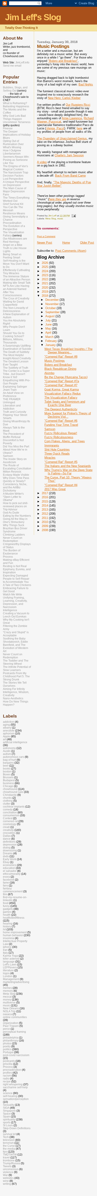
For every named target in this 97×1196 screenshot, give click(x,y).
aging (6, 724)
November (52, 304)
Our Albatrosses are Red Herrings (15, 240)
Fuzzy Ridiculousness (58, 437)
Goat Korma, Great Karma (61, 389)
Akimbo (49, 373)
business (8, 783)
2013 (45, 509)
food (5, 903)
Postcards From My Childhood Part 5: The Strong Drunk (16, 676)
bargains (8, 762)
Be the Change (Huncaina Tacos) (66, 377)
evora (6, 876)
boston (7, 771)
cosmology (9, 824)
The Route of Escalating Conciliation (17, 467)
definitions (9, 841)
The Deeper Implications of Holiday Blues (17, 134)
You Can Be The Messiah (13, 209)
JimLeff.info (22, 62)
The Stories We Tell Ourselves (15, 684)
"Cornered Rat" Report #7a (61, 381)
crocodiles (9, 832)
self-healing (10, 1096)
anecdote (8, 730)
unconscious (10, 1169)
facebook (8, 879)
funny (6, 905)
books (6, 768)
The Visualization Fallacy (60, 397)
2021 (45, 283)
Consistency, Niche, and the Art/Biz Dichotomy (15, 487)
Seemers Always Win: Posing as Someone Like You (16, 160)
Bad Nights (86, 84)
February (51, 341)
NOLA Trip (9, 1011)
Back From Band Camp (70, 175)
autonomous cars (13, 756)
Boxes (7, 774)
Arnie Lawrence (72, 118)
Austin (7, 750)
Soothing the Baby (14, 638)
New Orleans (11, 1008)
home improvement (15, 932)
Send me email (12, 65)
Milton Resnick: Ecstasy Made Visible (16, 473)
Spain (6, 1116)
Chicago (8, 786)
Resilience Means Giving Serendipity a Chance (15, 216)
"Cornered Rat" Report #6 (60, 420)
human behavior (13, 935)
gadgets (8, 908)
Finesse (8, 128)
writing (7, 1183)
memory (8, 990)
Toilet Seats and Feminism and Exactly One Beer (64, 403)
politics (7, 1049)
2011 (45, 518)
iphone (7, 946)
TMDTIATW (10, 1154)
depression (10, 844)
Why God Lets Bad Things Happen (14, 117)
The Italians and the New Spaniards (67, 466)
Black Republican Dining (60, 368)
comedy (8, 809)
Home (66, 242)
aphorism (8, 733)
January (51, 345)
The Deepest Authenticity (60, 409)
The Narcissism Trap (15, 172)
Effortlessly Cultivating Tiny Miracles (16, 272)
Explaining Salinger (15, 386)
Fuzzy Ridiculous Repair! (60, 433)
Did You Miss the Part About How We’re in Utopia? (16, 449)
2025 (45, 267)
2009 (45, 526)
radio (6, 1078)
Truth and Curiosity (14, 411)
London (7, 976)
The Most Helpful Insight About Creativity (17, 357)
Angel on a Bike (12, 245)
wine (6, 1180)
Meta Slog (50, 218)
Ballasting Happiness (16, 106)
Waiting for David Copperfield (13, 303)
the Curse (9, 1145)
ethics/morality (12, 873)
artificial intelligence (15, 742)
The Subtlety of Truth (15, 367)
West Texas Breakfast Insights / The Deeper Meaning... (68, 350)
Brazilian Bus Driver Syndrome (15, 530)
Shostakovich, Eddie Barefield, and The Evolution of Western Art (15, 646)
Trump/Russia (11, 1163)
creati (6, 827)
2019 (45, 291)
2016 (45, 497)
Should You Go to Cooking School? (13, 335)
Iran (5, 949)
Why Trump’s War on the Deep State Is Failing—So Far (68, 471)
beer (6, 765)
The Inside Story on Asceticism (15, 461)
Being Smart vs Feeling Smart (12, 256)
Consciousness (12, 295)
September (52, 312)
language (9, 961)
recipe (7, 1081)
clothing (8, 800)
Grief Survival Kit (13, 204)
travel (6, 1157)
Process (8, 556)
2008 (45, 530)
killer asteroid (11, 958)
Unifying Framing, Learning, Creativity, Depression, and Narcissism (15, 602)
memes (7, 987)
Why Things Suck (13, 525)
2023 (45, 275)
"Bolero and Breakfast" (63, 61)
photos (7, 1043)
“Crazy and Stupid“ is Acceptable (16, 634)
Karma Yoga (10, 955)
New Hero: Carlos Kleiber (64, 98)
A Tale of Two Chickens (17, 585)
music (60, 218)
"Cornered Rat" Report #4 (60, 485)
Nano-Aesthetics (13, 698)
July (48, 320)
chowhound (10, 789)
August (50, 316)
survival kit (9, 1134)
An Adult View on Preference (13, 394)
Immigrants (51, 445)
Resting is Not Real (15, 566)
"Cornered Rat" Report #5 (60, 462)
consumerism (11, 815)
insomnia (8, 938)
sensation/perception (16, 1098)
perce (6, 1028)
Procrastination (12, 222)
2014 (45, 505)
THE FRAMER (12, 399)
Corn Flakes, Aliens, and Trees (64, 441)
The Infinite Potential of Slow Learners (17, 668)
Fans (6, 194)
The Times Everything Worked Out (16, 199)
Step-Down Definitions (16, 1128)
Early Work (9, 859)
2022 (45, 279)
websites (8, 1177)
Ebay (6, 862)
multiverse (9, 1002)
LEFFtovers (10, 967)
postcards (9, 1060)
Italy (5, 952)
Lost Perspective (13, 178)
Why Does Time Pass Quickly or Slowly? (16, 479)
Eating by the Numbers (17, 515)
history (7, 926)
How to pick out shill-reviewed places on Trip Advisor (15, 506)
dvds (6, 856)
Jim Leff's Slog (33, 17)
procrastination (12, 1069)
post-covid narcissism (16, 1055)
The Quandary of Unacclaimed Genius (62, 138)
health (7, 914)
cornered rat (10, 821)
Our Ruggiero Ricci (78, 104)
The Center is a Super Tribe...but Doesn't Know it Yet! (16, 374)
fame (6, 882)
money (7, 999)
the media (9, 1148)
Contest (7, 818)
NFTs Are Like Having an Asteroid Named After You (16, 289)
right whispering (13, 1084)
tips (5, 1151)
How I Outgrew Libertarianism (12, 152)
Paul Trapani (11, 1025)
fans (5, 885)
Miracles (49, 457)
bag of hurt (9, 759)
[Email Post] (73, 215)
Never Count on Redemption (12, 539)
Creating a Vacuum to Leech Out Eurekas (16, 615)
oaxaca (7, 1014)
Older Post (87, 242)
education (9, 867)
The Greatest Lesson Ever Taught (15, 363)
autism (7, 753)
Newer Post (44, 242)
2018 (45, 295)
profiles (7, 1072)
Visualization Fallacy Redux (62, 393)
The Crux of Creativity (16, 298)
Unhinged (9, 402)
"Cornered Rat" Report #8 (60, 356)
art (4, 739)
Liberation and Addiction (12, 407)
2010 (45, 522)
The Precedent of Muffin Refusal (13, 435)
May (48, 328)
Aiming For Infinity (14, 689)
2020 (45, 287)
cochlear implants (14, 806)
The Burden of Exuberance (11, 552)
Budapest (9, 780)
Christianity (10, 794)
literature (8, 970)
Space (7, 1113)
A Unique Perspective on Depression (16, 183)
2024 (45, 271)
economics (9, 865)
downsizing (10, 850)
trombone (9, 1160)
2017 (45, 493)
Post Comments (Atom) (70, 250)
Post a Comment (46, 236)
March (49, 337)
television (9, 1139)
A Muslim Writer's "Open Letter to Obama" (13, 497)
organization (10, 1022)
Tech (6, 1136)
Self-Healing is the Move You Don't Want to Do (16, 264)
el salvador (9, 870)
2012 (45, 513)
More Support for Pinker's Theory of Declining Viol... (67, 415)
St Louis (8, 1125)
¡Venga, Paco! (55, 128)
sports (6, 1122)
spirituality (9, 1119)
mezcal (7, 996)
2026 (45, 263)
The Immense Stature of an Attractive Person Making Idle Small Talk (16, 279)
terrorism (8, 1142)
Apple (6, 736)
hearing (7, 923)
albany (7, 727)
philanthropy (10, 1040)
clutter (6, 803)
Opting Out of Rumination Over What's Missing (13, 144)
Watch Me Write (12, 594)
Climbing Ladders (14, 534)
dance (7, 838)
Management (11, 979)
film (5, 894)
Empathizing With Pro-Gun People (16, 382)
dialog (7, 847)
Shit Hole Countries (57, 449)
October (51, 308)
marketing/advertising (16, 982)
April (48, 332)
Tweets (7, 1166)
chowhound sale (13, 791)
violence (8, 1172)
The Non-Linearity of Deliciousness (15, 309)
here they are (57, 199)
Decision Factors (13, 175)
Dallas (7, 835)
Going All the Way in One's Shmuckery (15, 520)
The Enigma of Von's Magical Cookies (15, 168)
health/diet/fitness (13, 917)
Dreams (8, 853)
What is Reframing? (15, 103)
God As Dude (11, 512)
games (7, 911)
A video (42, 162)
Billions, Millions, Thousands (13, 341)
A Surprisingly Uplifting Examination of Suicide (17, 347)
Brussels (8, 777)
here (79, 128)
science (7, 1093)
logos (6, 973)
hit (4, 929)
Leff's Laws (9, 964)
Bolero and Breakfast (58, 364)
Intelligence (10, 610)
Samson (49, 429)
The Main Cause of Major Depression (14, 190)
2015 (45, 501)
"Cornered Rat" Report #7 (60, 385)
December (52, 299)
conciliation (10, 812)
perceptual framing (14, 1031)
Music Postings (54, 360)
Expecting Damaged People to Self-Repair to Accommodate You (16, 578)
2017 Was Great (55, 489)
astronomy (9, 748)
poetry (7, 1046)
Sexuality (8, 1104)
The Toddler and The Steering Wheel (15, 662)
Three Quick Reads (57, 453)
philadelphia (10, 1037)
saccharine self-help (15, 1087)
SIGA (6, 1107)
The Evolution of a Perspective (14, 227)
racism (7, 1075)
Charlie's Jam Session (69, 155)
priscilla (7, 1063)
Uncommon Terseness (16, 122)
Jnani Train (10, 389)
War (5, 1175)
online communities (15, 1017)
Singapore (9, 1110)
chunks (7, 797)
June (49, 324)
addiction (8, 721)
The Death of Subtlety (16, 352)
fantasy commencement (13, 890)
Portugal (8, 1052)
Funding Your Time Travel (61, 424)
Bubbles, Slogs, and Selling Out (15, 89)
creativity (8, 829)
